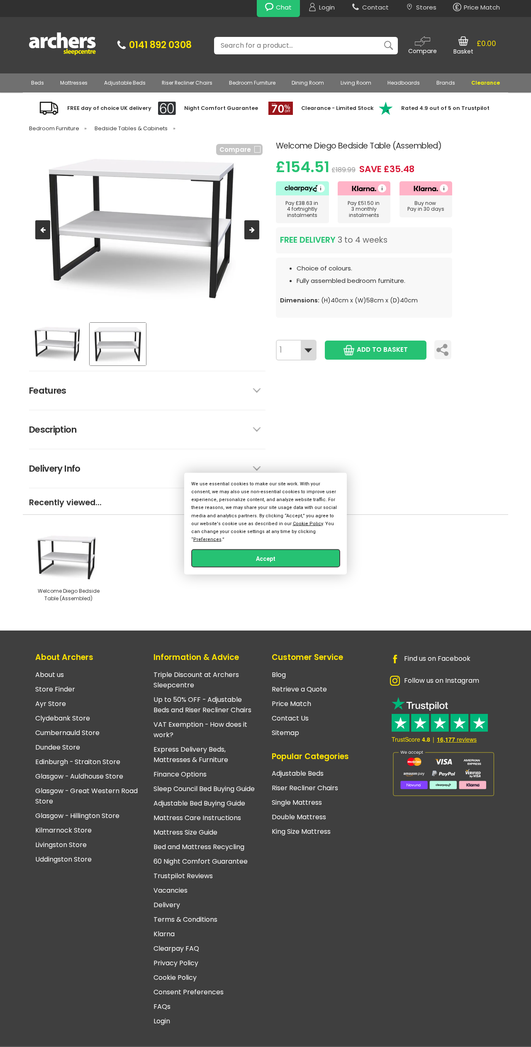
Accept (265, 558)
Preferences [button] (207, 539)
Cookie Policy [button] (308, 523)
